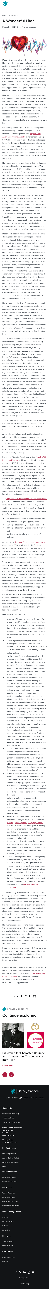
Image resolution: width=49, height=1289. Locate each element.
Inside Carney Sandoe (11, 1211)
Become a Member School (11, 1206)
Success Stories (7, 1246)
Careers (5, 1226)
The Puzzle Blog (7, 1241)
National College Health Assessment (30, 542)
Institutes (5, 1261)
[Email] (34, 996)
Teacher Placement (8, 1193)
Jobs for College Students (10, 1158)
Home (4, 15)
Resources (6, 1236)
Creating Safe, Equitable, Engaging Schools (25, 823)
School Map (6, 1230)
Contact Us (7, 1108)
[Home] (17, 3)
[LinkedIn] (30, 996)
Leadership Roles (9, 1171)
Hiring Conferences (8, 1257)
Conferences (7, 1252)
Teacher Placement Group (11, 1122)
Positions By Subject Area (10, 1162)
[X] (25, 996)
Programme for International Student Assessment (26, 498)
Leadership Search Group (10, 1114)
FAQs (4, 1167)
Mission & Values (8, 1222)
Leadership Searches (9, 1177)
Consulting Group (8, 1118)
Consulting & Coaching (9, 1202)
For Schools (7, 1187)
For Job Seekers (9, 1148)
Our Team (5, 1217)
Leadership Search (8, 1197)
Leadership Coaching (9, 1182)
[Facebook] (21, 996)
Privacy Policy (24, 1284)
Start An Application (9, 1154)
